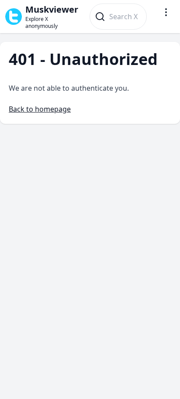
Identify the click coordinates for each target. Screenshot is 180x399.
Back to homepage (40, 109)
